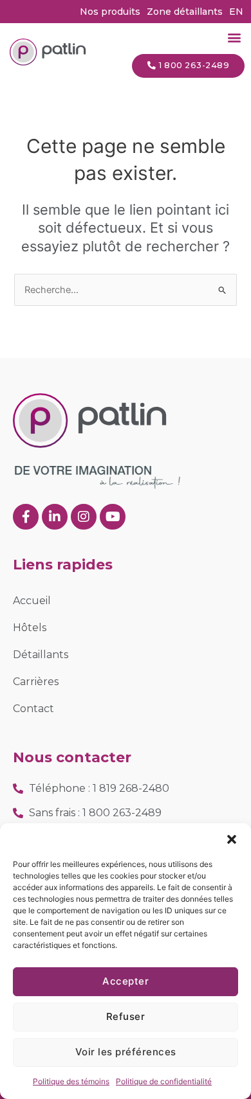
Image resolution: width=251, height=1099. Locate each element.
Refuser (125, 1016)
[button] (231, 839)
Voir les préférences (125, 1052)
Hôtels (29, 627)
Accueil (32, 600)
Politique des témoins (71, 1081)
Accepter (125, 981)
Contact (33, 708)
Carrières (36, 681)
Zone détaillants (185, 11)
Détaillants (40, 654)
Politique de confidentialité (164, 1081)
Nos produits (110, 11)
